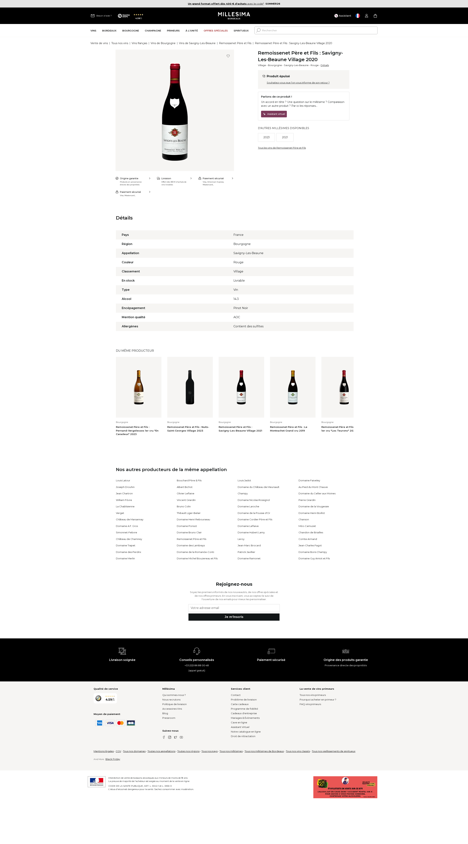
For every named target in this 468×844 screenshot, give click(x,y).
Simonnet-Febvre (126, 532)
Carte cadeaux (240, 704)
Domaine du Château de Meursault (258, 487)
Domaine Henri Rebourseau (193, 519)
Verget (120, 513)
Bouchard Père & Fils (189, 480)
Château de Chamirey (129, 539)
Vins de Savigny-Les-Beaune (197, 43)
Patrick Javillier (246, 552)
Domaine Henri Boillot (312, 513)
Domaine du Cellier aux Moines (317, 493)
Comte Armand (308, 539)
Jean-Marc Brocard (249, 545)
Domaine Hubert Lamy (251, 532)
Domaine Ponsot (187, 526)
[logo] (234, 15)
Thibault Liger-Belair (189, 513)
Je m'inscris (234, 617)
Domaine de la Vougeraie (314, 506)
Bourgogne (275, 65)
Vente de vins (99, 43)
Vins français (139, 43)
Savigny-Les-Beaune (296, 65)
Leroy (241, 539)
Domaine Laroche (248, 506)
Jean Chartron (124, 493)
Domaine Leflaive (248, 526)
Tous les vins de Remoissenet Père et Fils (282, 147)
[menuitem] (93, 30)
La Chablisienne (125, 506)
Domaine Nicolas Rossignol (254, 500)
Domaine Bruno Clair (189, 532)
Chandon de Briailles (311, 532)
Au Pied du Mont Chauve (313, 487)
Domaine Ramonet (249, 558)
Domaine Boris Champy (313, 552)
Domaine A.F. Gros (127, 526)
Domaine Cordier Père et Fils (255, 519)
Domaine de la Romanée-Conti (195, 552)
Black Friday (112, 759)
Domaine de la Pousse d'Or (254, 513)
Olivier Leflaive (185, 493)
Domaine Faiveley (309, 480)
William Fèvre (124, 500)
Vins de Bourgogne (163, 43)
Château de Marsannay (129, 519)
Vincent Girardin (186, 500)
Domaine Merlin (125, 558)
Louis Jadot (244, 480)
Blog (165, 713)
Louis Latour (123, 480)
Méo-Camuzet (307, 526)
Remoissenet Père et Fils (235, 43)
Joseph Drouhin (125, 487)
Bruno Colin (184, 506)
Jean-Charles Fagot (310, 545)
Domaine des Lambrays (191, 545)
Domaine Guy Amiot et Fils (314, 558)
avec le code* (226, 3)
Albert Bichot (185, 487)
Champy (243, 493)
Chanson (304, 519)
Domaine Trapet (125, 545)
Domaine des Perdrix (128, 552)
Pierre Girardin (307, 500)
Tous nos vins (119, 43)
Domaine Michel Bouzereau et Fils (197, 558)
